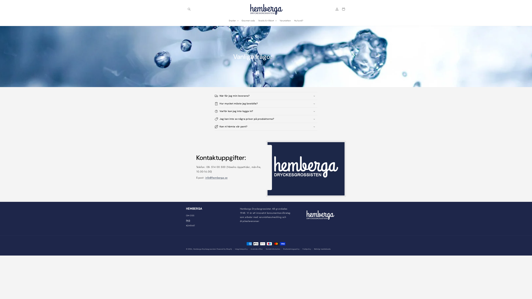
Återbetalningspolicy (291, 249)
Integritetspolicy (241, 249)
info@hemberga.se (216, 178)
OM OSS (190, 215)
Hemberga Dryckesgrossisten (204, 249)
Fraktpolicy (307, 249)
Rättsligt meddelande (322, 249)
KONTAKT (190, 225)
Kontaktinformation (273, 249)
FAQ (188, 220)
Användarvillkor (257, 249)
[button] (189, 9)
